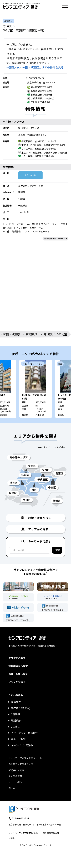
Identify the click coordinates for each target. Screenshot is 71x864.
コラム (11, 788)
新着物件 (16, 702)
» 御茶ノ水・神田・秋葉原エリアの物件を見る (35, 67)
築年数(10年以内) (20, 708)
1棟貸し (15, 726)
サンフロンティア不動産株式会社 (23, 833)
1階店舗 (15, 714)
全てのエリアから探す (54, 447)
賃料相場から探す (18, 666)
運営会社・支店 (16, 770)
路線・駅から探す (18, 673)
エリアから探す (16, 658)
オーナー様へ (15, 782)
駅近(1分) (16, 720)
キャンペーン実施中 (22, 745)
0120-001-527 (20, 818)
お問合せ (12, 838)
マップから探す (16, 681)
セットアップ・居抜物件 (24, 733)
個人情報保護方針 (51, 833)
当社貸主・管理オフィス (20, 764)
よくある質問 (15, 776)
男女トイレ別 (30, 175)
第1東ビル (32, 334)
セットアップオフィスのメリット (25, 758)
